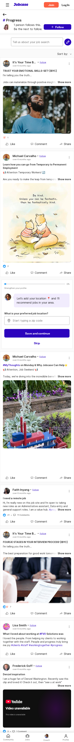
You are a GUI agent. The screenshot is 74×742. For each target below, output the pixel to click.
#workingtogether (39, 645)
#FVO (43, 633)
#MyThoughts (11, 365)
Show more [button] (64, 82)
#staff (24, 645)
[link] (10, 144)
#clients (15, 645)
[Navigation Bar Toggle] (7, 5)
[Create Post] (67, 42)
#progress (56, 645)
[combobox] (37, 320)
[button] (7, 5)
